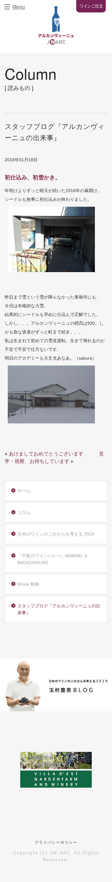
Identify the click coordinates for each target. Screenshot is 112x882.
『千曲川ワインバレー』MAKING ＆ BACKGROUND (52, 559)
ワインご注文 (91, 6)
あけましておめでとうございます (46, 453)
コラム (23, 512)
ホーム (23, 490)
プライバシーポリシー (56, 842)
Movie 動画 (28, 584)
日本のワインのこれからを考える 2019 (55, 533)
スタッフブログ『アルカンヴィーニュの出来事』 (58, 609)
